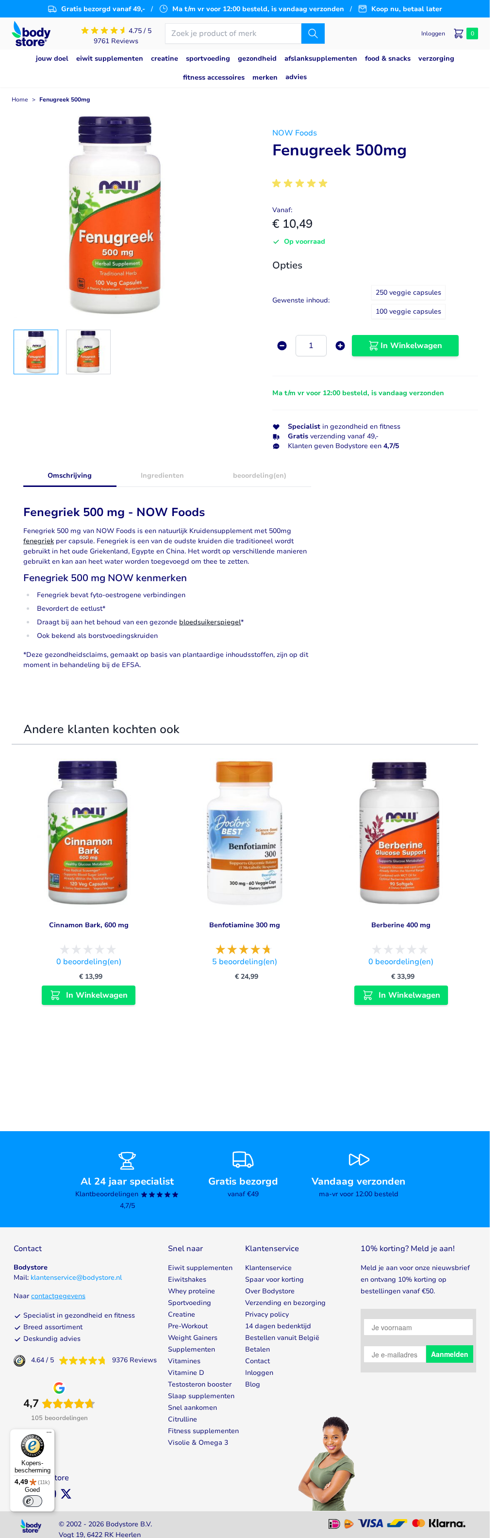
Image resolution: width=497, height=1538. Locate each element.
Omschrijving (70, 475)
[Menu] (49, 1434)
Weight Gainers (192, 1337)
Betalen (257, 1349)
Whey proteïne (191, 1291)
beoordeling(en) (259, 475)
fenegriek (38, 541)
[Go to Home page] (31, 34)
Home (20, 99)
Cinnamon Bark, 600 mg (89, 925)
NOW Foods (294, 133)
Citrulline (182, 1419)
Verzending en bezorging (285, 1302)
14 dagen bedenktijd (278, 1326)
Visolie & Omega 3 (198, 1442)
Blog (252, 1384)
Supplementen (191, 1349)
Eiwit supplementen (200, 1267)
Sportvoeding (189, 1302)
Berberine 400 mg (401, 925)
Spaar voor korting (274, 1279)
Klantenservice (268, 1267)
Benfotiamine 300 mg (244, 925)
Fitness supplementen (203, 1431)
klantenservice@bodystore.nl (76, 1277)
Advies (296, 77)
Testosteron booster (200, 1384)
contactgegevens (58, 1296)
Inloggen (259, 1372)
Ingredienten (162, 475)
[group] (301, 183)
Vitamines (184, 1361)
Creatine (181, 1314)
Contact (257, 1361)
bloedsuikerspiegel (210, 622)
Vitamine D (186, 1372)
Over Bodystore (270, 1291)
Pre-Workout (188, 1326)
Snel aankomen (192, 1407)
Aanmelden (449, 1354)
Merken (265, 77)
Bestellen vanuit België (282, 1337)
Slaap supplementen (201, 1396)
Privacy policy (267, 1314)
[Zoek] (313, 33)
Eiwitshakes (187, 1279)
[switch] (32, 1501)
